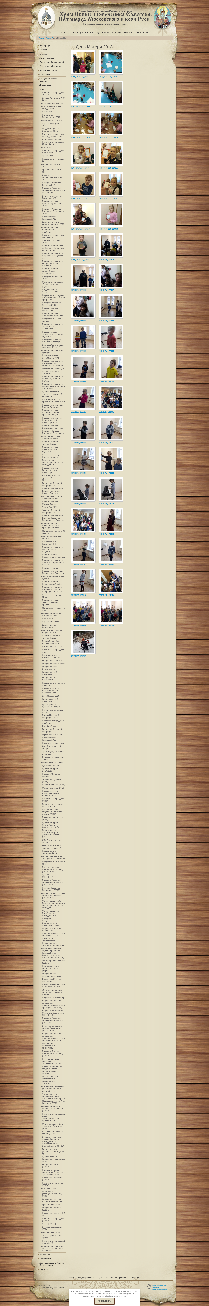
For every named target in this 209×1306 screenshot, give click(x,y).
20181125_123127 (106, 442)
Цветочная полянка (51, 765)
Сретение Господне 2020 (51, 241)
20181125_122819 (78, 412)
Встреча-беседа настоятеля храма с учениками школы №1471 (51, 833)
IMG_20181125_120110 (108, 168)
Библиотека (143, 32)
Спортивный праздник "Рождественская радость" (52, 284)
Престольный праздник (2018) (53, 800)
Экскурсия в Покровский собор (53, 758)
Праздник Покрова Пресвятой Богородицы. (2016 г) (53, 1053)
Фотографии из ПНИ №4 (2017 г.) (53, 961)
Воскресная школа (48, 70)
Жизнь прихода (46, 58)
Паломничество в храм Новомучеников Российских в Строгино (53, 363)
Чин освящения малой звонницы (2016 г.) (52, 1132)
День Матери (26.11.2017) (48, 876)
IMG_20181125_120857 (80, 259)
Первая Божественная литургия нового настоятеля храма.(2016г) (52, 1069)
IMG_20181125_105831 (80, 76)
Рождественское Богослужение (49, 667)
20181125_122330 (78, 290)
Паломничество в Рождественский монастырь (50, 470)
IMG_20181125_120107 (80, 168)
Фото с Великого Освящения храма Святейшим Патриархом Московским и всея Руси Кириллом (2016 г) (53, 1098)
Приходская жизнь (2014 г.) (53, 1214)
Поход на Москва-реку (52, 646)
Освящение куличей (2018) (51, 780)
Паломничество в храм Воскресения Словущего (53, 572)
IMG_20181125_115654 (80, 137)
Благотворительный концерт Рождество (51, 656)
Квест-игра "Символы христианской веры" (52, 846)
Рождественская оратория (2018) (49, 852)
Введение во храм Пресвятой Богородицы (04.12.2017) (53, 869)
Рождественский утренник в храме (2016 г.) (53, 1151)
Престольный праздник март (53, 650)
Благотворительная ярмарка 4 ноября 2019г (53, 400)
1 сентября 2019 (50, 507)
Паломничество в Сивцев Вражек (50, 503)
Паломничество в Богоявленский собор (52, 583)
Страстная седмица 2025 (51, 124)
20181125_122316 (106, 259)
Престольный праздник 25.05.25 (53, 93)
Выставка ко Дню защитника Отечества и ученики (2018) (53, 811)
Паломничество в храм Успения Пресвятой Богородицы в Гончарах (53, 517)
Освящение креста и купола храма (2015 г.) (52, 1200)
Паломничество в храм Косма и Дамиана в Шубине (53, 378)
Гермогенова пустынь (52, 734)
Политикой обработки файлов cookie (111, 1296)
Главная (42, 38)
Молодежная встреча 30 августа (53, 532)
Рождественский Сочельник (49, 673)
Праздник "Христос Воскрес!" (51, 775)
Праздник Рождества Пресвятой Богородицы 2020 (53, 211)
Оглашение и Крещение (50, 66)
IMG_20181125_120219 (80, 229)
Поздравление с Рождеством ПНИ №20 (52, 290)
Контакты (43, 1269)
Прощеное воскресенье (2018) (53, 818)
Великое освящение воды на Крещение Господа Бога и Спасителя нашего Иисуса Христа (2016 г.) (53, 1141)
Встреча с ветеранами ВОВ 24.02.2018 (52, 805)
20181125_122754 (106, 382)
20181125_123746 (78, 534)
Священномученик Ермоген (48, 79)
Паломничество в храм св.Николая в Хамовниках (53, 326)
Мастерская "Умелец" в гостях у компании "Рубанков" (53, 371)
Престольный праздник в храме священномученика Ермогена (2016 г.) (53, 1117)
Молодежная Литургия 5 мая (53, 609)
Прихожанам (45, 1254)
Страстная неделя (50, 622)
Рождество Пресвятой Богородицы (52, 730)
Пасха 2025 (47, 112)
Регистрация (45, 45)
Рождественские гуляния (53, 663)
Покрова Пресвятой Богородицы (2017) (51, 889)
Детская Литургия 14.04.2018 (50, 769)
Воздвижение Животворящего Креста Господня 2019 (53, 462)
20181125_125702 (106, 626)
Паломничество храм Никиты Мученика (52, 456)
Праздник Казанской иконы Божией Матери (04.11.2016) (52, 1020)
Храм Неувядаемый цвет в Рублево (53, 752)
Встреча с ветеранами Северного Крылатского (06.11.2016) (53, 1012)
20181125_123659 (78, 503)
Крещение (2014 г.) (51, 1232)
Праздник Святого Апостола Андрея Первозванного (50, 690)
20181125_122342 (106, 290)
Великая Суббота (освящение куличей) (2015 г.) (52, 1193)
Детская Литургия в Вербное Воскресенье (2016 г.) (52, 1108)
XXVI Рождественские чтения (52, 841)
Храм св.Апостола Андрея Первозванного (51, 1264)
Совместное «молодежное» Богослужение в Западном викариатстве (53, 941)
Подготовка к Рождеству (53, 997)
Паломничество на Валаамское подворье (52, 426)
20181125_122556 (106, 320)
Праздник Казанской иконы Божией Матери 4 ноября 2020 (53, 190)
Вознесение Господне (52, 762)
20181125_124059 (78, 565)
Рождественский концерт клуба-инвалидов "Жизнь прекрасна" (53, 297)
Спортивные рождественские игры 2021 (52, 177)
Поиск (63, 32)
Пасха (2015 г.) (49, 1188)
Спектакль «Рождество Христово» (52, 980)
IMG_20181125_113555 (80, 107)
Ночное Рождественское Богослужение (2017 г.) (53, 985)
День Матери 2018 (50, 696)
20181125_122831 (106, 412)
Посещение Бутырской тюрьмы (52, 711)
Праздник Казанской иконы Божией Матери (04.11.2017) (52, 882)
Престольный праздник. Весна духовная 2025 (53, 135)
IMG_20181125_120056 (108, 137)
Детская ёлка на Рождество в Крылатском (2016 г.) (53, 1159)
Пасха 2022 (47, 147)
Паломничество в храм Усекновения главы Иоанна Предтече (53, 490)
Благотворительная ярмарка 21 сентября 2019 (52, 477)
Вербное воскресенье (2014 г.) (52, 1228)
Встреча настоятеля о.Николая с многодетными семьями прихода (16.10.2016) (53, 1036)
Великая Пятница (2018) (53, 785)
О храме (43, 54)
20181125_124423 (106, 565)
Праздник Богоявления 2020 (53, 277)
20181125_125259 (106, 595)
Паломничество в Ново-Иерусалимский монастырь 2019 (53, 420)
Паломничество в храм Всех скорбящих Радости (53, 549)
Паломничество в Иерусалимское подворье (50, 449)
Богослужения (46, 1259)
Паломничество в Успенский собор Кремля (50, 602)
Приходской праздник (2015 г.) (52, 1178)
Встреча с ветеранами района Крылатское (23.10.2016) (52, 1028)
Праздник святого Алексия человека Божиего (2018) (50, 793)
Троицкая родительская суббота (53, 577)
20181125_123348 (78, 473)
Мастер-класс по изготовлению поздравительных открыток (50, 1079)
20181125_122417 (78, 320)
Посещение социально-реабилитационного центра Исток (53, 1088)
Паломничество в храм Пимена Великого (53, 406)
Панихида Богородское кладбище (53, 721)
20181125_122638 (106, 351)
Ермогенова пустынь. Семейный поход (52, 437)
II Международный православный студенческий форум (52, 1061)
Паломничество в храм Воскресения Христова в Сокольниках (53, 386)
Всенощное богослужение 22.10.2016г (48, 1045)
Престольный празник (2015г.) (52, 1184)
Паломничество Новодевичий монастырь (53, 556)
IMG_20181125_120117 (80, 198)
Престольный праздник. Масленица (53, 236)
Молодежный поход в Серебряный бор (52, 497)
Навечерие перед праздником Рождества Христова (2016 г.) (53, 1172)
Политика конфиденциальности (52, 1288)
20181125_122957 (78, 442)
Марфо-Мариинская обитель (51, 537)
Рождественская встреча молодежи (53, 684)
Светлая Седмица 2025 (53, 103)
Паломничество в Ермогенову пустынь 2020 (51, 203)
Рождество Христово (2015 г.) (51, 1208)
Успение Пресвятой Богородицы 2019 (51, 511)
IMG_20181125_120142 (108, 198)
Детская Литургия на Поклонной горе (51, 614)
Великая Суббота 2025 (52, 120)
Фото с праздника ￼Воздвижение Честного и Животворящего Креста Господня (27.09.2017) (53, 904)
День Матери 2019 (50, 358)
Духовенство (45, 85)
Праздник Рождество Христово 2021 (51, 184)
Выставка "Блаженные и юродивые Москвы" (53, 346)
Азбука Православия (82, 32)
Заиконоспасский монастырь (50, 700)
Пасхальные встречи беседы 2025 (51, 107)
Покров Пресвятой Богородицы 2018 (50, 716)
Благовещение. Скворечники (49, 626)
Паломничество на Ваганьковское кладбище (51, 229)
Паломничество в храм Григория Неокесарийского (53, 352)
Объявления (45, 74)
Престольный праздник (53, 743)
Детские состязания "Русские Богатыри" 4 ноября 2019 (52, 394)
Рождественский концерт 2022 (53, 160)
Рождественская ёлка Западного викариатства (53, 857)
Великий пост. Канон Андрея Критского (51, 642)
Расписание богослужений (51, 62)
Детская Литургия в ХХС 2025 (53, 99)
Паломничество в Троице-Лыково (50, 443)
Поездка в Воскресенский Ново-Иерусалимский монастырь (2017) (52, 921)
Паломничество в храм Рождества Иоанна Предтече (53, 263)
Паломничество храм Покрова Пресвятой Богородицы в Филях (52, 589)
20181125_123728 (106, 503)
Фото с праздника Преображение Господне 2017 (50, 913)
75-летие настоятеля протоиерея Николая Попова (52, 992)
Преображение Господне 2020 (49, 217)
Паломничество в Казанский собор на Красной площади (51, 412)
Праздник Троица (50, 568)
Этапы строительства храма (52, 1236)
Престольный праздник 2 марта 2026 (53, 1242)
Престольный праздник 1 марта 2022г (53, 151)
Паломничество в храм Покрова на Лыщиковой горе (53, 255)
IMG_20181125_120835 (108, 229)
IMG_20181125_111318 (108, 76)
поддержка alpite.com (159, 1289)
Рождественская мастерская (49, 678)
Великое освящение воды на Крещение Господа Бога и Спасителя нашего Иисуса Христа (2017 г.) (53, 953)
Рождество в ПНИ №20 (52, 660)
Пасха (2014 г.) (49, 1224)
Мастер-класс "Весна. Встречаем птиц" (52, 631)
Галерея (49, 38)
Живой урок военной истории (51, 747)
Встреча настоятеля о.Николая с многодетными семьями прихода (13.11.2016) (53, 1004)
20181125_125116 (78, 595)
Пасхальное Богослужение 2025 (51, 116)
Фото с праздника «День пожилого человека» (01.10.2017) (53, 895)
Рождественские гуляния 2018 (53, 863)
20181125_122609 (78, 351)
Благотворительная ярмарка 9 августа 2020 (53, 223)
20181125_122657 (78, 382)
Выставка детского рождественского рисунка (50, 968)
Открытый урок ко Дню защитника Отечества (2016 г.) (52, 1126)
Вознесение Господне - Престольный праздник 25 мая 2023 (53, 141)
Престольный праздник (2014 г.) (53, 1219)
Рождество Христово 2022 (51, 165)
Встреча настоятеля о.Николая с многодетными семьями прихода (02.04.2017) (53, 931)
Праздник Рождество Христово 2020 (51, 303)
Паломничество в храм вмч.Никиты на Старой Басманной (53, 1248)
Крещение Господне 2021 (51, 171)
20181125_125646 (78, 626)
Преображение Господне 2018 (49, 738)
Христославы (48, 156)
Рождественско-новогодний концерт (51, 974)
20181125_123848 (106, 534)
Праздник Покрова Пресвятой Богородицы (53, 432)
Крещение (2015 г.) (51, 1204)
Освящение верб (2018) (53, 788)
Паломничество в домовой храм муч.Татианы (50, 271)
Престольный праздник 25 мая (53, 596)
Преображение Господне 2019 (49, 543)
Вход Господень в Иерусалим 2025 (50, 130)
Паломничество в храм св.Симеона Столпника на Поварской (53, 248)
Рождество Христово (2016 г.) (51, 1165)
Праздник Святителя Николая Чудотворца (52, 340)
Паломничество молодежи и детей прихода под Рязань (51, 525)
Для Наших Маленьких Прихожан (115, 32)
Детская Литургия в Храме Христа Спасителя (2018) (51, 824)
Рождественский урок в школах (52, 320)
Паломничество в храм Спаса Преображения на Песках (53, 562)
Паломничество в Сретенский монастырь (53, 314)
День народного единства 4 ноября (51, 705)
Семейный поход (50, 726)
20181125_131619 (78, 656)
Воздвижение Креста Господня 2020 (51, 197)
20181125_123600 (106, 473)
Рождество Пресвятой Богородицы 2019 (52, 484)
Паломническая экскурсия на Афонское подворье (53, 334)
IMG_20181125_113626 (108, 107)
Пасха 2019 (47, 619)
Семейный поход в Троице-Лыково (51, 637)
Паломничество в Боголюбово (50, 309)
